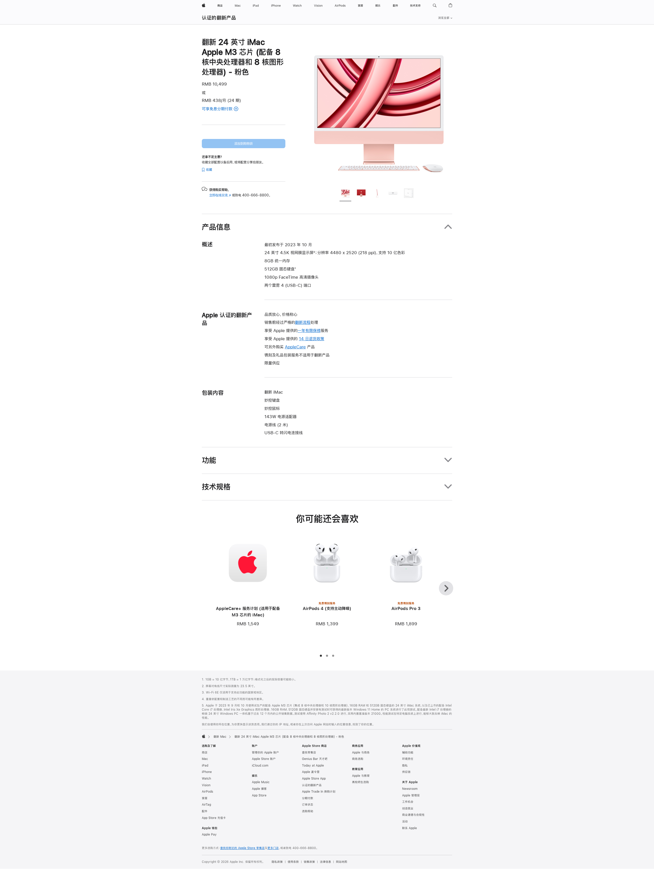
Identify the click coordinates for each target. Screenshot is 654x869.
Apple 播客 (259, 788)
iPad (205, 765)
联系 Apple (409, 828)
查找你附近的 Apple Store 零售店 (242, 848)
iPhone (207, 771)
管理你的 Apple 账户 (265, 752)
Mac (205, 758)
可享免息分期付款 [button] (223, 109)
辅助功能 (407, 752)
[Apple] (203, 736)
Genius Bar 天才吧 (315, 758)
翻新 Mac (220, 736)
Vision (206, 785)
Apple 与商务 (361, 752)
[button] (435, 5)
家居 (204, 798)
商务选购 (357, 758)
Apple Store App (314, 778)
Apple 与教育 (361, 775)
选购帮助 (307, 811)
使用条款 (293, 861)
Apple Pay (209, 834)
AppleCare (295, 347)
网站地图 (341, 861)
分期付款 (307, 798)
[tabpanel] (379, 110)
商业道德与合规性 (413, 814)
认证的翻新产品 (219, 17)
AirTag (206, 804)
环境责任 (407, 758)
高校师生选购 (360, 782)
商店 (204, 752)
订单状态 (307, 804)
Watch (206, 778)
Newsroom (409, 788)
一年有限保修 (309, 330)
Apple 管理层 (411, 795)
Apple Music (261, 782)
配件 (204, 811)
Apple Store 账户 (264, 758)
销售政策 (309, 861)
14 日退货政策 (311, 338)
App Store (259, 795)
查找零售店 (309, 752)
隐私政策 (277, 861)
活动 (405, 821)
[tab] (345, 194)
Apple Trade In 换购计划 (318, 791)
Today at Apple (313, 765)
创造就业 (407, 808)
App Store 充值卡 (214, 817)
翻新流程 (302, 322)
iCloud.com (260, 765)
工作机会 (407, 801)
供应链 (406, 771)
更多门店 (273, 848)
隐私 (405, 765)
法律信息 (325, 861)
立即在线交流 (220, 195)
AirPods (207, 791)
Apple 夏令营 (311, 771)
